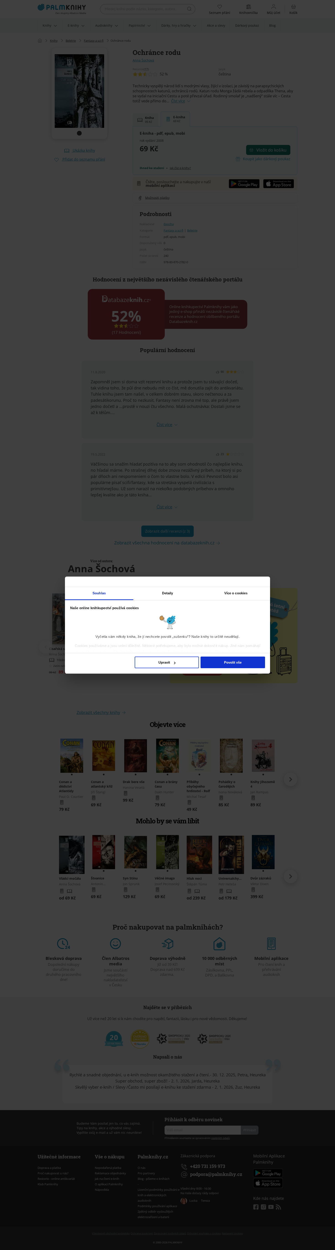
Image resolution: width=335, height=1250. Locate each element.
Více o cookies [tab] (235, 593)
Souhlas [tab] (99, 593)
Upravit (164, 662)
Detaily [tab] (167, 593)
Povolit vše (233, 662)
